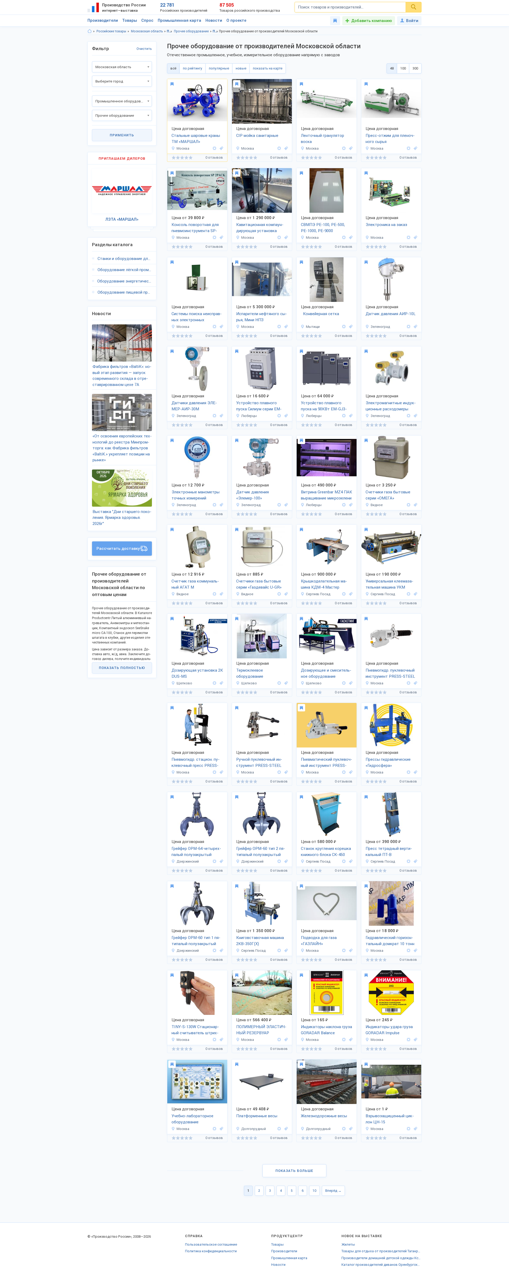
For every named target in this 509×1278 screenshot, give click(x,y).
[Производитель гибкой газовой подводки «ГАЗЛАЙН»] (343, 951)
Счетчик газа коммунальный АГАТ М (195, 584)
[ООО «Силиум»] (279, 416)
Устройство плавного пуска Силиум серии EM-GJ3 (259, 406)
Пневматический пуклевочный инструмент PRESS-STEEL (326, 763)
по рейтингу (192, 68)
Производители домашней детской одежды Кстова (381, 1258)
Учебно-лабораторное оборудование (192, 1119)
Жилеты (348, 1244)
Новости (213, 20)
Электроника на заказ (386, 224)
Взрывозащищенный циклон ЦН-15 (390, 1119)
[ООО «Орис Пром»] (214, 861)
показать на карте (267, 68)
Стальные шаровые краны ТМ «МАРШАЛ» (196, 138)
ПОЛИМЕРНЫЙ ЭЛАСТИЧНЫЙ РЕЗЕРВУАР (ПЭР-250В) (261, 1030)
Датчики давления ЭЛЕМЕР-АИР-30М (194, 406)
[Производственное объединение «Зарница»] (214, 1129)
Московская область (147, 31)
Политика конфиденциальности (211, 1251)
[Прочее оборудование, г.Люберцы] (285, 416)
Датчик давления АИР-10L (391, 313)
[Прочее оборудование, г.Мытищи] (350, 327)
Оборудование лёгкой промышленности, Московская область (125, 269)
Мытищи (313, 327)
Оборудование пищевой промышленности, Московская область (125, 292)
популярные (219, 68)
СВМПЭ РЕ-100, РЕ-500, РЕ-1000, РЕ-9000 (323, 227)
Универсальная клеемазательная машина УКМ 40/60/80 (389, 584)
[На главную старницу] (89, 31)
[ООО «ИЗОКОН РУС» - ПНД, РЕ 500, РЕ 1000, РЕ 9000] (343, 238)
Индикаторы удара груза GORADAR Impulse (389, 1029)
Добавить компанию (371, 20)
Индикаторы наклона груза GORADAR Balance (326, 1029)
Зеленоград (380, 327)
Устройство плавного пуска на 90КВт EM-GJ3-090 (324, 406)
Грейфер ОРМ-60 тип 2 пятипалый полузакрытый (260, 851)
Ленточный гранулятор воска (322, 138)
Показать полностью (122, 668)
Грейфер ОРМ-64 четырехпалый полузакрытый (196, 851)
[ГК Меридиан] (279, 327)
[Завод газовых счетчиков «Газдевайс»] (408, 505)
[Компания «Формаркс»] (214, 1040)
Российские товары (111, 31)
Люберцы (249, 416)
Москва (183, 148)
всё (173, 68)
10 (314, 1191)
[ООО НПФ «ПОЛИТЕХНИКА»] (279, 1040)
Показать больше (294, 1171)
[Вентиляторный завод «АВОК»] (408, 1129)
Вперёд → (333, 1191)
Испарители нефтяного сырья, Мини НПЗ (261, 316)
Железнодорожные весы (324, 1116)
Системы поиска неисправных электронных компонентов (197, 317)
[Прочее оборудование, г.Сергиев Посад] (350, 594)
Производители (102, 20)
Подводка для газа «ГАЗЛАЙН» (319, 940)
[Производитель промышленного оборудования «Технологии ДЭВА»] (279, 238)
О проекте (236, 20)
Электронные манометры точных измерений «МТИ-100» (196, 495)
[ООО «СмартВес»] (279, 1129)
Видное (377, 505)
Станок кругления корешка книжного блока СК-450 (326, 851)
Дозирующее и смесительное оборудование (326, 673)
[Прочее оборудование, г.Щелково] (220, 683)
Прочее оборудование (191, 31)
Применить (122, 135)
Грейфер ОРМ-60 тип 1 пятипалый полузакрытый (196, 940)
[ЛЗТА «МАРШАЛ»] (214, 148)
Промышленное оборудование (169, 31)
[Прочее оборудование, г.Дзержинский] (220, 861)
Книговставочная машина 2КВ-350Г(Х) (260, 940)
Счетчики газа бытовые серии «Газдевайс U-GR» (259, 584)
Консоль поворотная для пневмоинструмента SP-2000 (195, 228)
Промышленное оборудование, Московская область (215, 31)
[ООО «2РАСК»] (214, 238)
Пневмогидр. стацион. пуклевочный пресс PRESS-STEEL (196, 763)
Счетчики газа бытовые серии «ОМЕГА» (388, 495)
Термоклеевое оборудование (249, 673)
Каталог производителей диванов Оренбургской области (381, 1265)
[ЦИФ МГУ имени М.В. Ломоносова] (408, 238)
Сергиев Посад (318, 594)
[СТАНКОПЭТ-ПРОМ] (343, 148)
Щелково (184, 683)
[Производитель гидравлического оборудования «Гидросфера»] (408, 772)
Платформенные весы (256, 1116)
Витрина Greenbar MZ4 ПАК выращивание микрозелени (326, 495)
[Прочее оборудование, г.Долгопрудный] (285, 1129)
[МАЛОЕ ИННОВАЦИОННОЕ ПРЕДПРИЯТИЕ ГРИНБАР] (343, 505)
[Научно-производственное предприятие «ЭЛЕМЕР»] (408, 327)
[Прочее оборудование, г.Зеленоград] (414, 327)
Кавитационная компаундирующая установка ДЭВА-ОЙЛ (259, 228)
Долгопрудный (253, 1129)
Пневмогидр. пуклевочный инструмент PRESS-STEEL (390, 673)
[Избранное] (335, 20)
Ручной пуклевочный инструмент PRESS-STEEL (259, 762)
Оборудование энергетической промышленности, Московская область (124, 281)
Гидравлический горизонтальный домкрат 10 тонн (390, 940)
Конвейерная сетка (320, 313)
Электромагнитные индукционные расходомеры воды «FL (391, 406)
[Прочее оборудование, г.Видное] (414, 505)
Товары (129, 20)
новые (241, 68)
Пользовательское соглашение (211, 1244)
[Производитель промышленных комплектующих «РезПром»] (343, 327)
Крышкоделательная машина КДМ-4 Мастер (324, 584)
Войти (412, 20)
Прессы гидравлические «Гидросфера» (388, 762)
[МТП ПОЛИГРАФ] (343, 594)
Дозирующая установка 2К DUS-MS (197, 673)
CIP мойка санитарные (257, 135)
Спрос (147, 20)
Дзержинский (188, 861)
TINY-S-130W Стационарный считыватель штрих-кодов (195, 1030)
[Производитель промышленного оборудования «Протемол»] (279, 148)
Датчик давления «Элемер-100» (252, 495)
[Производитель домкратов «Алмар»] (408, 951)
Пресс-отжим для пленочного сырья (390, 138)
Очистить (144, 49)
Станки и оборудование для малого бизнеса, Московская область (125, 258)
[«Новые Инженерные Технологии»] (408, 683)
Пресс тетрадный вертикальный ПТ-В (389, 851)
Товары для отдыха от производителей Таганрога (381, 1251)
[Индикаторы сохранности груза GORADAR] (343, 1040)
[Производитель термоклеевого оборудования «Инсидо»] (214, 683)
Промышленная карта (179, 20)
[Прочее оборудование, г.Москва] (220, 148)
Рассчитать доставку (118, 548)
